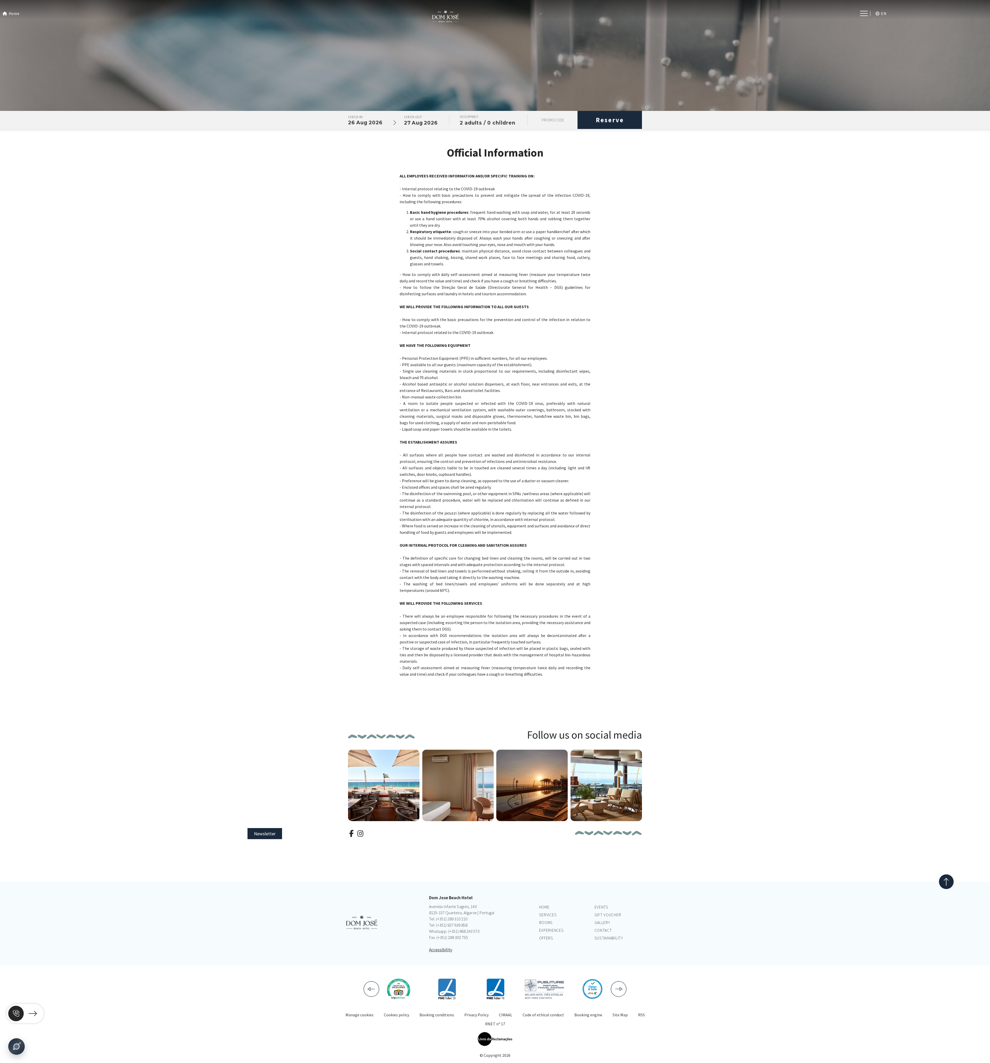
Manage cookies (359, 1014)
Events (601, 907)
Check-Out (413, 117)
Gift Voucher (608, 914)
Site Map (620, 1014)
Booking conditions (436, 1014)
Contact (603, 930)
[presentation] (371, 989)
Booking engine (588, 1014)
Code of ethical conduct (543, 1014)
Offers (546, 938)
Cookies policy (396, 1014)
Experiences (551, 930)
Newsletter (265, 834)
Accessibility (440, 950)
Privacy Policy (476, 1014)
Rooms (546, 922)
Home (544, 907)
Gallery (602, 922)
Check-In (355, 117)
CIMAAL (505, 1014)
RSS (641, 1014)
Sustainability (609, 938)
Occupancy (469, 116)
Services (548, 914)
